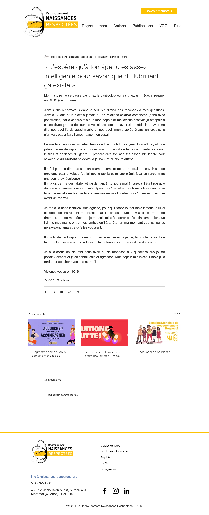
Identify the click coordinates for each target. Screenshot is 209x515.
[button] (94, 24)
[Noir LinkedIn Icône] (126, 491)
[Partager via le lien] (69, 291)
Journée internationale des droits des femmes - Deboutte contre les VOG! (104, 354)
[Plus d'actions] (163, 57)
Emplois (105, 457)
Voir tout (177, 313)
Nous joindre (108, 469)
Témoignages (64, 280)
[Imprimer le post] (77, 291)
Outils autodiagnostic (114, 451)
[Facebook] (105, 491)
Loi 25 (104, 463)
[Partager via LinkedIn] (61, 291)
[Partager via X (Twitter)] (53, 291)
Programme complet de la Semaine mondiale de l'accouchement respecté (49, 353)
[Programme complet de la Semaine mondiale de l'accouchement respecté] (51, 332)
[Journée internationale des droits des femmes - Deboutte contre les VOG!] (104, 332)
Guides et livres (110, 445)
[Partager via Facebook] (45, 291)
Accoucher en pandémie (154, 352)
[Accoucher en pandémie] (157, 332)
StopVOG (49, 280)
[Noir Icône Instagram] (116, 491)
